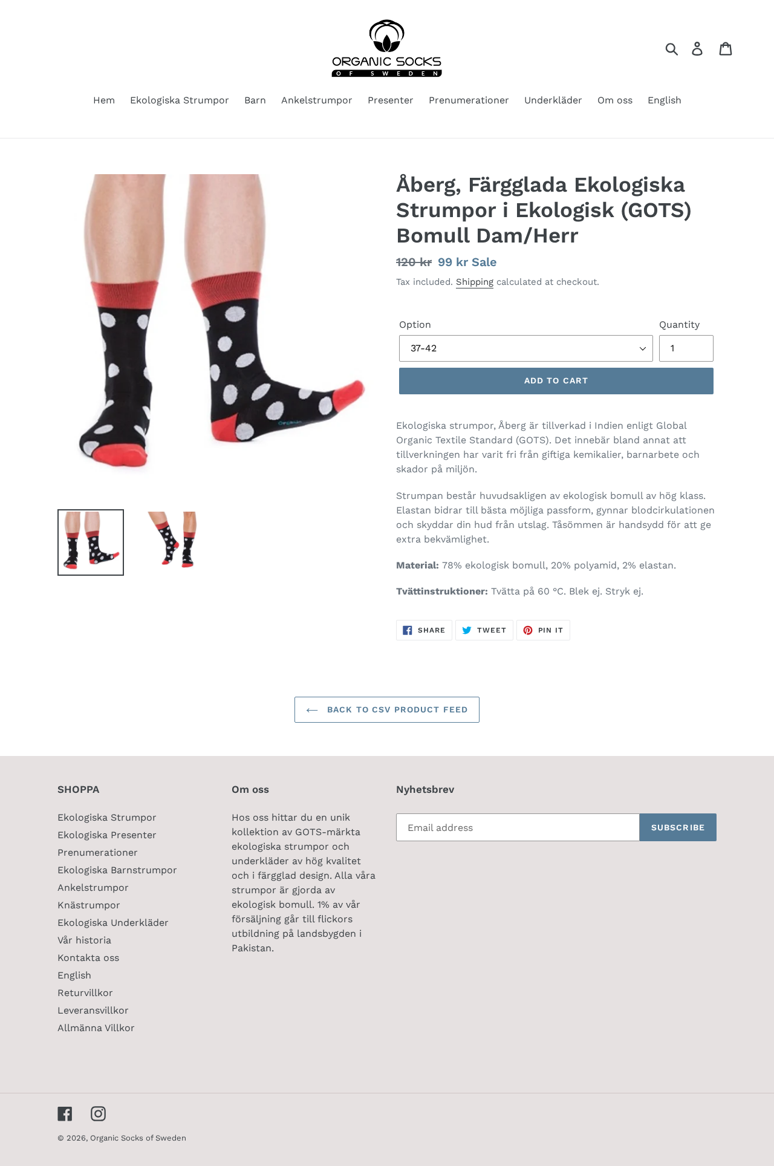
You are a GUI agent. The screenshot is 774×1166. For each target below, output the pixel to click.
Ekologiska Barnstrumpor (117, 870)
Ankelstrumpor (93, 887)
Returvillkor (85, 992)
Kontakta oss (88, 957)
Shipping (474, 281)
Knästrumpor (88, 905)
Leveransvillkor (93, 1010)
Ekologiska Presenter (107, 835)
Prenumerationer (97, 852)
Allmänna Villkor (96, 1028)
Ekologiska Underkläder (113, 922)
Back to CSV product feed (396, 709)
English (74, 975)
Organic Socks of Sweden (138, 1137)
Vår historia (84, 940)
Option (415, 324)
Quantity (679, 324)
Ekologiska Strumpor (107, 817)
